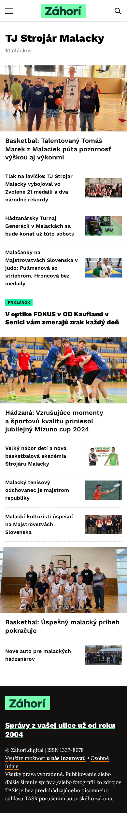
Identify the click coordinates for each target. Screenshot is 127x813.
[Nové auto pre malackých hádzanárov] (103, 655)
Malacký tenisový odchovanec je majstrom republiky (37, 490)
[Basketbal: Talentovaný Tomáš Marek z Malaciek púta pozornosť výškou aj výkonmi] (63, 98)
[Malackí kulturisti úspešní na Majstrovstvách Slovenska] (103, 524)
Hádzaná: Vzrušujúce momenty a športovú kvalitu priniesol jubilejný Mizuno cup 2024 (54, 421)
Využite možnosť (45, 758)
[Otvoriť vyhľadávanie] (118, 11)
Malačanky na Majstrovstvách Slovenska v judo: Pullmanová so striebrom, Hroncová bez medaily (41, 268)
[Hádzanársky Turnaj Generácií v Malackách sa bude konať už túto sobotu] (103, 226)
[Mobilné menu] (9, 11)
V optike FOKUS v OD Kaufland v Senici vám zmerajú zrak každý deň (62, 318)
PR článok (19, 302)
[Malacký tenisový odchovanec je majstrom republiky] (103, 490)
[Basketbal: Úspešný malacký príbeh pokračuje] (63, 580)
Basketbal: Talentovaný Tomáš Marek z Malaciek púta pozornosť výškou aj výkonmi (58, 149)
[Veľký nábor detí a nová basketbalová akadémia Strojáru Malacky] (103, 456)
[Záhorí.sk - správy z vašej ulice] (63, 11)
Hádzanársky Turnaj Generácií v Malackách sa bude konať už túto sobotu (40, 226)
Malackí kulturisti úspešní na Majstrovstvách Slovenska (39, 524)
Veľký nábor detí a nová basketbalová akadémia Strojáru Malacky (35, 456)
